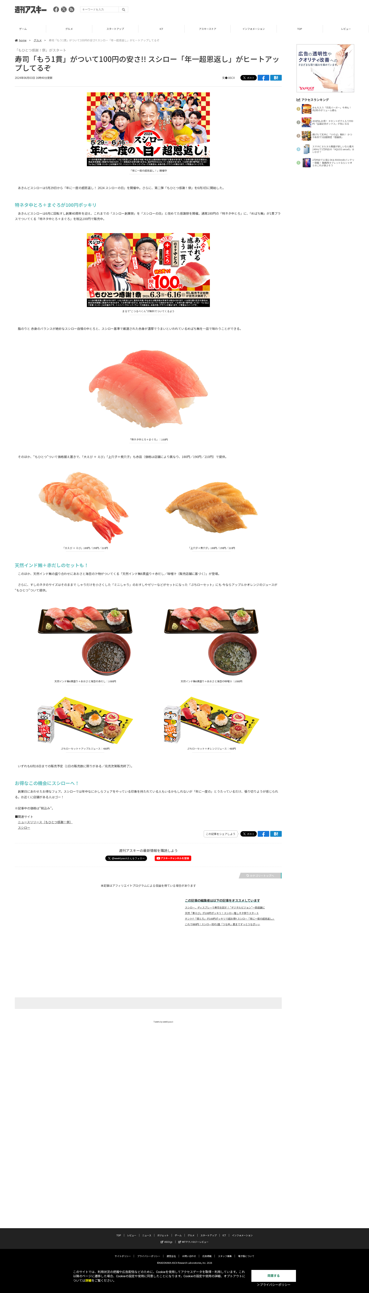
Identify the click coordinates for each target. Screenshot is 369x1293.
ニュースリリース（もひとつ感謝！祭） (45, 822)
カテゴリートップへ (262, 876)
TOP (253, 29)
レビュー (300, 29)
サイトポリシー (123, 1256)
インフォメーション (207, 29)
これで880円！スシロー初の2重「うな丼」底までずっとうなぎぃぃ (222, 924)
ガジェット (163, 1235)
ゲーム (178, 1235)
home (23, 40)
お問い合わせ (189, 1256)
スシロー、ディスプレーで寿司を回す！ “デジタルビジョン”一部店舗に (225, 907)
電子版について (246, 1256)
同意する (274, 1276)
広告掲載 (207, 1256)
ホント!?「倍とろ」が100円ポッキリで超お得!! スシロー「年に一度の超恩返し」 (230, 918)
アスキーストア (161, 29)
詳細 (88, 1280)
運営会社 (171, 1256)
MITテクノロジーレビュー (195, 1241)
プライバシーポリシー (148, 1256)
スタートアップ (69, 29)
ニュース (346, 29)
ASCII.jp (168, 1241)
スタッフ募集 (225, 1256)
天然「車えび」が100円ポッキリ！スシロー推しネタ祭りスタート (222, 913)
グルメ (23, 29)
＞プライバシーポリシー (274, 1285)
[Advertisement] (284, 10)
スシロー (24, 827)
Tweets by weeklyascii (163, 1021)
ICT (115, 29)
